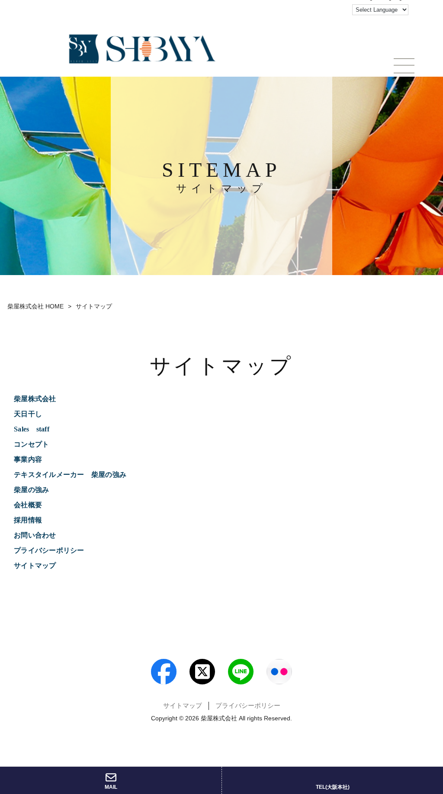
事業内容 (28, 459)
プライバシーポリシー (49, 550)
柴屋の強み (31, 489)
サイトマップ (35, 565)
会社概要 (28, 505)
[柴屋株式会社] (142, 49)
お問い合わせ (35, 535)
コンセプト (31, 444)
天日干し (28, 414)
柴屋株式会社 (35, 398)
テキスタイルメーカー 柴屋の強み (73, 474)
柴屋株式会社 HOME (35, 306)
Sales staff (31, 429)
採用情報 (28, 520)
